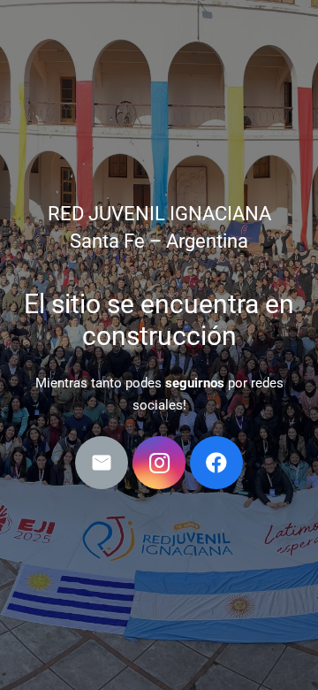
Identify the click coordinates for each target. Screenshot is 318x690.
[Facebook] (216, 462)
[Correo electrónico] (101, 462)
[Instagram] (159, 462)
